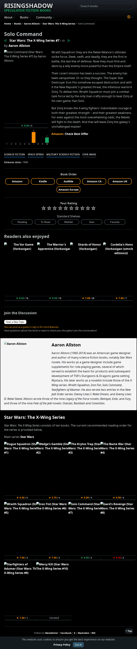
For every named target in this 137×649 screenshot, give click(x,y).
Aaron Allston (19, 45)
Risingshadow (28, 7)
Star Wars (89, 154)
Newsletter (51, 633)
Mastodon (83, 633)
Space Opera (36, 154)
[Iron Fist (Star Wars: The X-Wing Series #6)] (5, 40)
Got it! (78, 644)
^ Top (129, 631)
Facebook (66, 633)
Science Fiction (14, 154)
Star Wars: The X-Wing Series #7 (34, 40)
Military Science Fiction (63, 154)
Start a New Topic (15, 322)
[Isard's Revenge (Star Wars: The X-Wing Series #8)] (68, 40)
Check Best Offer (76, 134)
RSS (93, 633)
